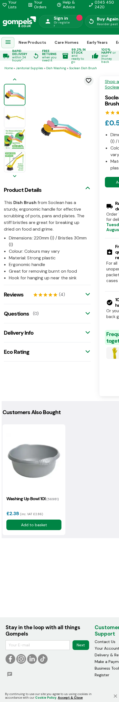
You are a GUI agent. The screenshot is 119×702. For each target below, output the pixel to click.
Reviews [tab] (14, 294)
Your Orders (37, 5)
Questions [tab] (16, 313)
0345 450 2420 (101, 5)
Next (81, 644)
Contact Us (105, 641)
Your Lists (9, 5)
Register (102, 674)
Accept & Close (70, 698)
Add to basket (34, 524)
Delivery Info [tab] (18, 332)
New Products (32, 42)
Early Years (97, 42)
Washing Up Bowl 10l (32, 498)
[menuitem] (8, 43)
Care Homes (67, 42)
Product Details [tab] (23, 189)
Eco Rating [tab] (16, 351)
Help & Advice (66, 5)
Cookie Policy (45, 698)
